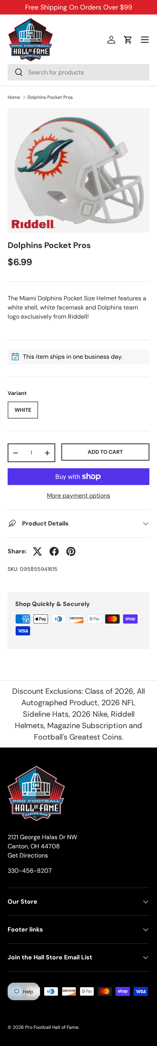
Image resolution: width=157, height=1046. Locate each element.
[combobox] (78, 72)
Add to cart (105, 451)
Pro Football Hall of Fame (51, 1027)
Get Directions (28, 855)
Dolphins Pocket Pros (50, 97)
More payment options (78, 496)
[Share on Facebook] (54, 551)
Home (14, 97)
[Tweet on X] (37, 551)
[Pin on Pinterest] (70, 551)
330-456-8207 (30, 871)
